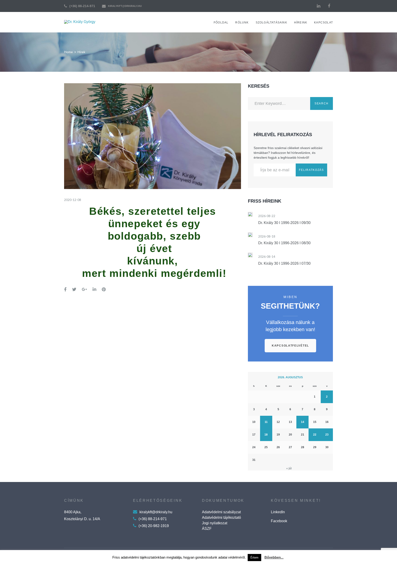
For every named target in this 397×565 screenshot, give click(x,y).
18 (266, 434)
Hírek (81, 52)
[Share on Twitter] (74, 290)
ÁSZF (207, 529)
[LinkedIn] (318, 6)
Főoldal (221, 22)
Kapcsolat (323, 22)
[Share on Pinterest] (104, 290)
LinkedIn (278, 512)
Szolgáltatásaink (271, 22)
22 (314, 434)
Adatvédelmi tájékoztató (221, 517)
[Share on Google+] (84, 290)
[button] (290, 345)
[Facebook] (329, 6)
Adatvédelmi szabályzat (221, 512)
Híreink (300, 22)
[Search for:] (279, 103)
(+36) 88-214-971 (82, 6)
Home (68, 52)
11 (266, 422)
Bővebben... (274, 557)
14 (302, 422)
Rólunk (242, 22)
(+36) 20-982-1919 (154, 526)
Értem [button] (254, 557)
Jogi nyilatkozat (214, 523)
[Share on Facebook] (65, 290)
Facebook (279, 521)
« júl (289, 468)
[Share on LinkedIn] (94, 290)
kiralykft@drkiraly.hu (125, 6)
